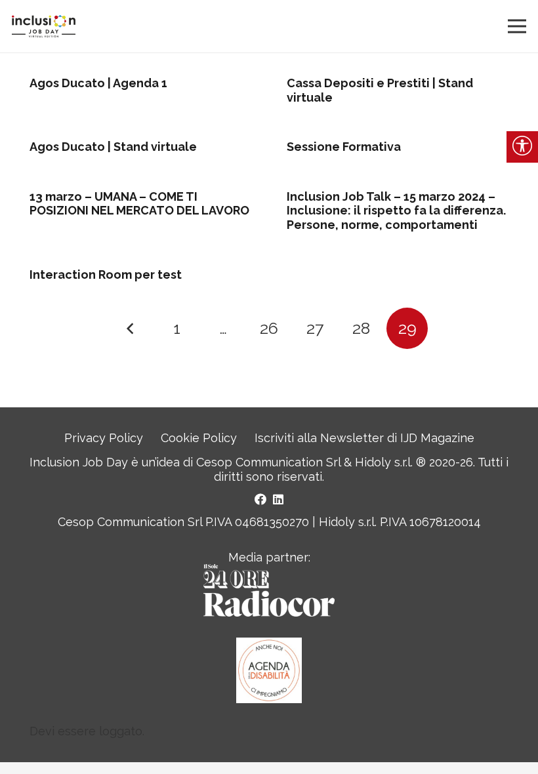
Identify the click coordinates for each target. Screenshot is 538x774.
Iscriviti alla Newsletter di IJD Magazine (364, 438)
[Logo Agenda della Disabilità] (269, 670)
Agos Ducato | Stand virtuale (113, 146)
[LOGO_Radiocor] (269, 590)
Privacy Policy (103, 438)
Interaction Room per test (106, 274)
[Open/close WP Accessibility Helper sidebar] (522, 147)
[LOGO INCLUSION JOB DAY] (43, 26)
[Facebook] (260, 499)
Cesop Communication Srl (268, 462)
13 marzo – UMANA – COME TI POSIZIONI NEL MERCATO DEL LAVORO (139, 204)
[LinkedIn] (278, 499)
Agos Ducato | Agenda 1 (98, 83)
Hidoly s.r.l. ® (392, 462)
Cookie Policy (199, 438)
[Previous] (131, 328)
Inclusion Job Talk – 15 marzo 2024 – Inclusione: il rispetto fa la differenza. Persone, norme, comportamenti (396, 211)
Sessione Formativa (344, 146)
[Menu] (517, 26)
